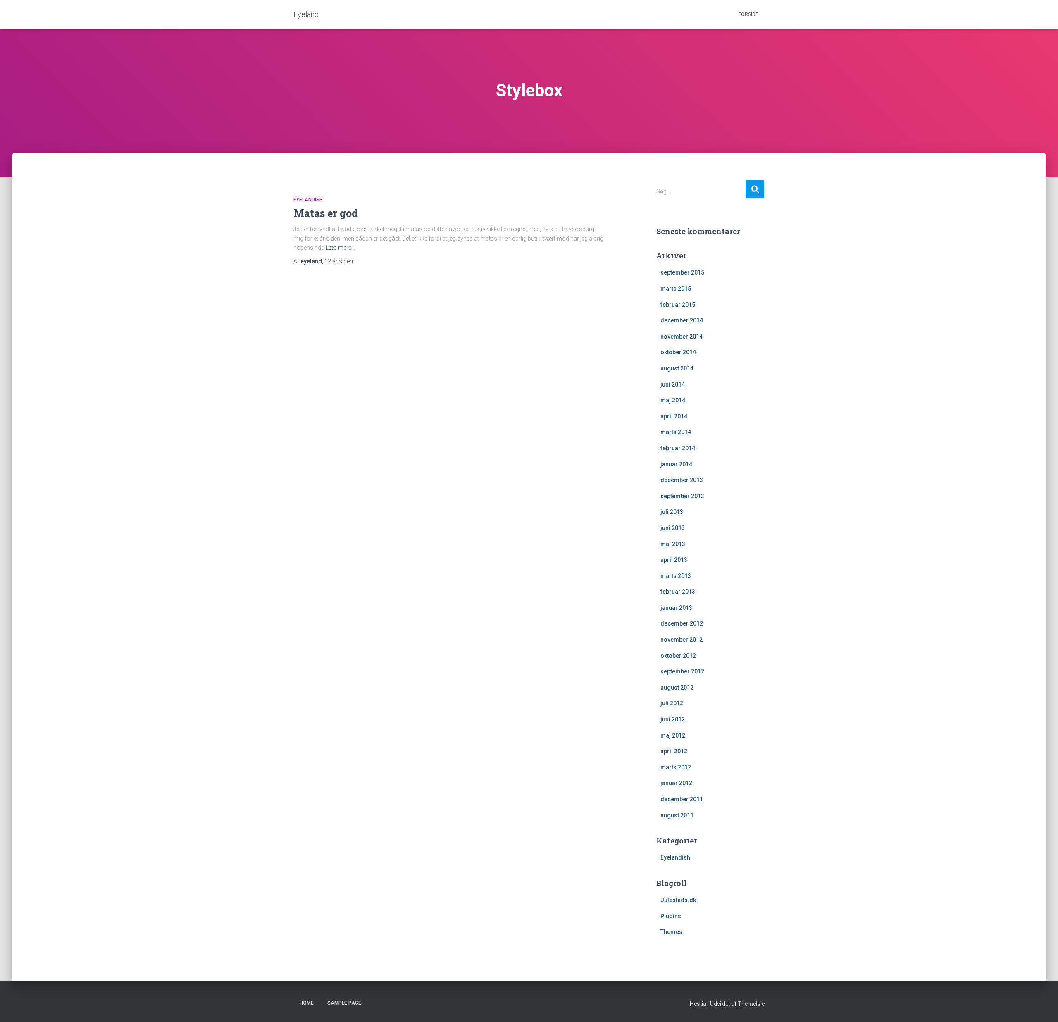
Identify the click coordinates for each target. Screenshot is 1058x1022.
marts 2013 (675, 576)
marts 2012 (675, 767)
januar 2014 (676, 464)
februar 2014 (677, 448)
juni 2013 (672, 528)
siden (338, 261)
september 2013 (682, 496)
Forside (748, 14)
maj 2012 (672, 735)
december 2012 (681, 623)
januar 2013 (676, 607)
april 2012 (673, 751)
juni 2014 (672, 384)
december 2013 (681, 480)
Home (307, 1003)
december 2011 (681, 799)
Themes (671, 932)
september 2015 (682, 272)
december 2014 (681, 320)
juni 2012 (672, 719)
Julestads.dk (678, 900)
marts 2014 (675, 432)
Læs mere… (340, 247)
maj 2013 (672, 544)
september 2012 (682, 671)
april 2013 (673, 559)
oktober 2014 (678, 352)
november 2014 (681, 336)
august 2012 (676, 687)
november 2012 (681, 639)
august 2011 (676, 815)
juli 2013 (671, 512)
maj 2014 (672, 400)
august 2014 (676, 368)
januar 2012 (676, 783)
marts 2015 (675, 288)
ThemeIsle (751, 1004)
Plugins (670, 916)
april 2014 (673, 416)
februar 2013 (677, 591)
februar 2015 (677, 304)
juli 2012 (671, 703)
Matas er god (325, 213)
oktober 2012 (678, 655)
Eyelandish (308, 200)
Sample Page (344, 1003)
